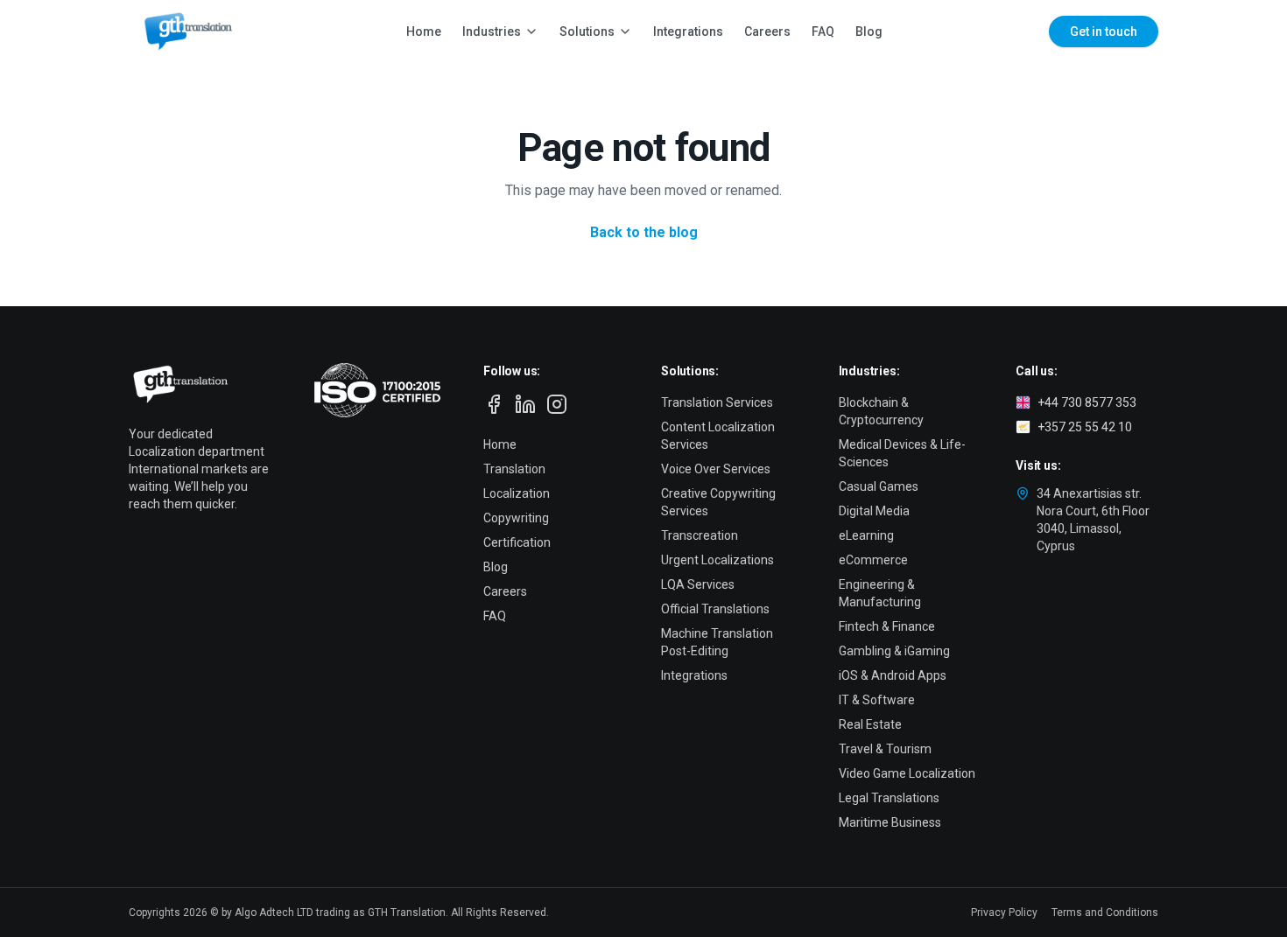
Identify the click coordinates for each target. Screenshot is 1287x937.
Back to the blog (644, 232)
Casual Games (878, 486)
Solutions (587, 31)
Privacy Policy (1004, 912)
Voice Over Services (715, 469)
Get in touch (1103, 31)
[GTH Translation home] (184, 31)
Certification (517, 542)
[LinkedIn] (525, 404)
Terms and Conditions (1104, 912)
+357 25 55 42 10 (1084, 427)
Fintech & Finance (887, 626)
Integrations (688, 31)
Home (423, 31)
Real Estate (870, 724)
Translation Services (717, 402)
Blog (869, 31)
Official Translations (715, 609)
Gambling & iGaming (894, 651)
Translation (514, 469)
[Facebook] (493, 404)
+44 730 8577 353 (1086, 402)
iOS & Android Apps (892, 675)
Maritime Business (890, 822)
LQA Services (698, 584)
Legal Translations (889, 798)
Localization (516, 493)
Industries (491, 31)
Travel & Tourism (885, 749)
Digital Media (874, 511)
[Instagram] (556, 404)
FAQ (823, 31)
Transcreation (699, 535)
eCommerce (873, 560)
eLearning (866, 535)
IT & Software (877, 700)
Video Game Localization (907, 773)
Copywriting (516, 518)
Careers (767, 31)
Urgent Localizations (717, 560)
